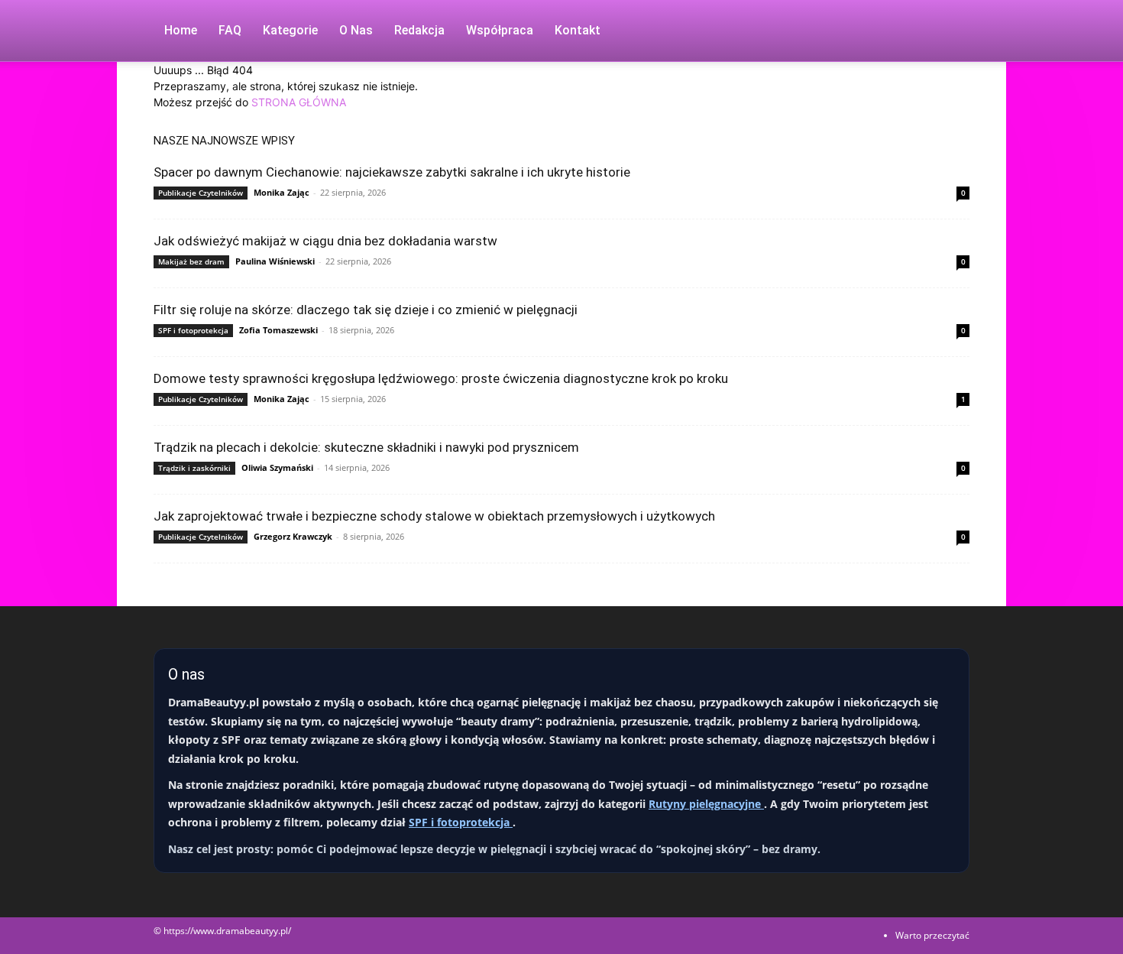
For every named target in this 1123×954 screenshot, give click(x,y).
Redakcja (419, 30)
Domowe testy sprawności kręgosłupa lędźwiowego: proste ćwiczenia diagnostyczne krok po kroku (441, 378)
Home (180, 30)
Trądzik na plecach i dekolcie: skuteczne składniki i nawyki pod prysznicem (366, 447)
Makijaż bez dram (191, 261)
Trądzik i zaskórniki (194, 467)
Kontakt (577, 30)
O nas (356, 30)
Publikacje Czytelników (200, 192)
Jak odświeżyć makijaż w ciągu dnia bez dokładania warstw (325, 240)
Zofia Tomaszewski (278, 330)
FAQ (229, 30)
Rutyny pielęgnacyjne (706, 804)
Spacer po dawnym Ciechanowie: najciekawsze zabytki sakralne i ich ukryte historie (392, 172)
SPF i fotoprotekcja (193, 330)
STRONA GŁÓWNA (298, 102)
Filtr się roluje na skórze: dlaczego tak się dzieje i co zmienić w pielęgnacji (366, 309)
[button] (951, 31)
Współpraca (499, 30)
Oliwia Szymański (277, 467)
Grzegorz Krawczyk (293, 536)
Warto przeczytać (932, 935)
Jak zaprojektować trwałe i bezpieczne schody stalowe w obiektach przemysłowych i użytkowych (434, 516)
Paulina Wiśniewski (275, 261)
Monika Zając (281, 192)
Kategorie (290, 30)
